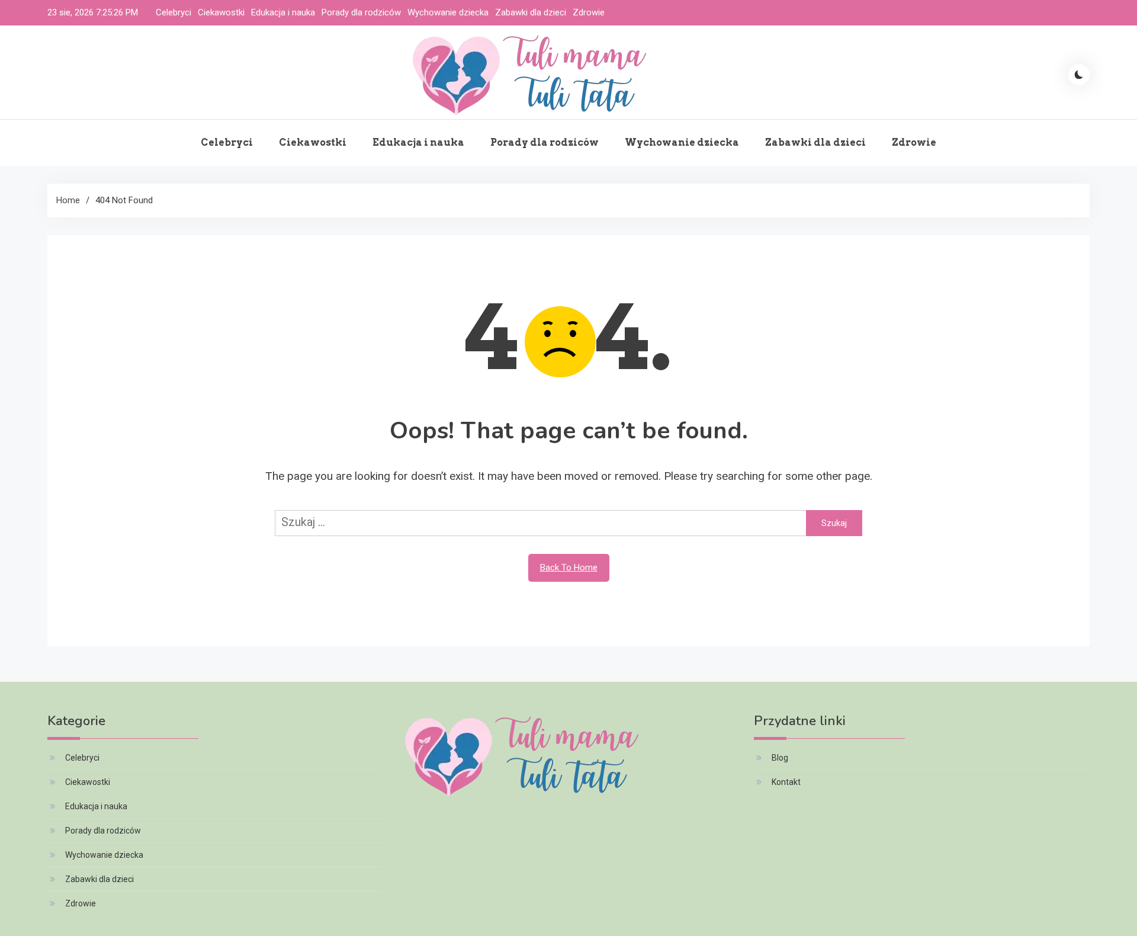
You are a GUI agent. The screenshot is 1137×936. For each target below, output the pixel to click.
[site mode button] (1079, 74)
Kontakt (786, 782)
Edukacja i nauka (283, 12)
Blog (780, 757)
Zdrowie (589, 12)
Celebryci (173, 12)
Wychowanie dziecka (448, 12)
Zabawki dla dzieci (530, 12)
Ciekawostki (221, 12)
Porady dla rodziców (361, 12)
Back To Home (569, 567)
